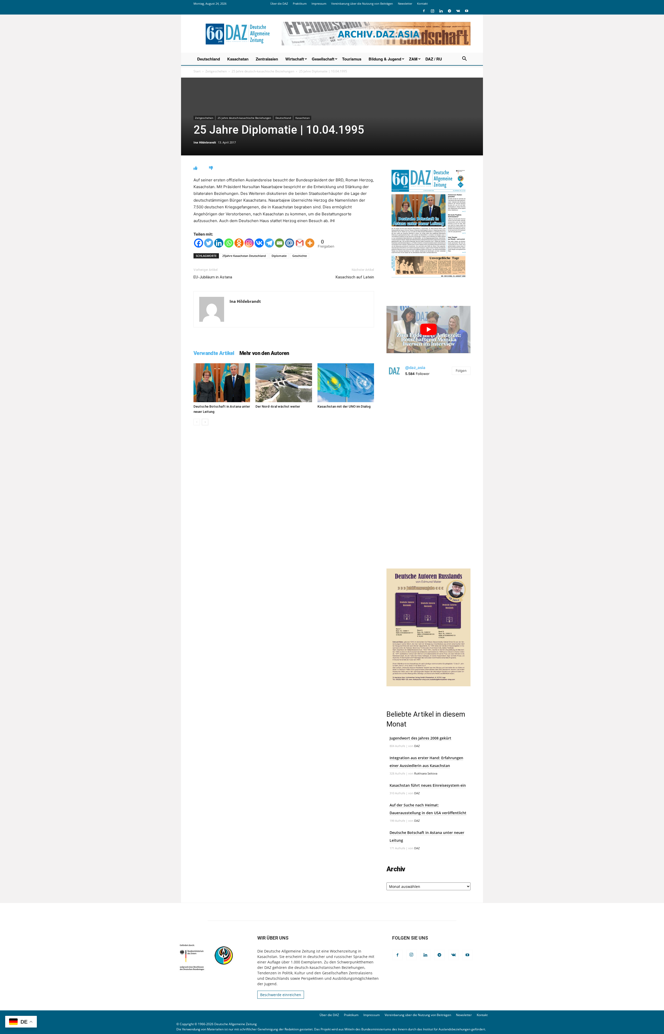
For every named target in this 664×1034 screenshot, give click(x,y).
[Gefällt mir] (195, 168)
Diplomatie (279, 256)
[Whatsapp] (228, 243)
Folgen (461, 370)
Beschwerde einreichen (280, 994)
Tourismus (351, 59)
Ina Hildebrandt (204, 142)
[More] (309, 243)
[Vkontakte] (259, 243)
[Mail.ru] (289, 243)
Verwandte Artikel (213, 353)
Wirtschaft (294, 59)
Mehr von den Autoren (264, 353)
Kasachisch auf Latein (355, 277)
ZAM (413, 59)
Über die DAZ (279, 3)
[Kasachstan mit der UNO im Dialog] (345, 382)
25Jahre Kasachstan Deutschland (244, 256)
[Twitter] (208, 243)
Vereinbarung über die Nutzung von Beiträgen (362, 3)
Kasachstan (237, 59)
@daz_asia (415, 367)
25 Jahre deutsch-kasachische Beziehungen (263, 71)
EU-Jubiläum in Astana (212, 277)
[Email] (279, 243)
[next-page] (205, 422)
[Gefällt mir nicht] (211, 168)
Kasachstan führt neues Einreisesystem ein (428, 785)
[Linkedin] (441, 11)
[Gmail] (299, 243)
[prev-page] (196, 422)
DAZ (417, 746)
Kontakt (422, 3)
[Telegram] (449, 11)
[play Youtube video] (428, 329)
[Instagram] (432, 11)
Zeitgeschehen (216, 71)
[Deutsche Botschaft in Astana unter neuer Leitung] (221, 382)
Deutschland (208, 59)
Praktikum (300, 3)
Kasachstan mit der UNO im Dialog (344, 406)
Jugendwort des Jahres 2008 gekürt (420, 738)
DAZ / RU (433, 59)
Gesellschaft (323, 59)
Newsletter (405, 3)
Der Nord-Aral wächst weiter (277, 406)
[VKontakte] (458, 11)
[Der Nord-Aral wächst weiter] (283, 382)
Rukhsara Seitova (425, 773)
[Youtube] (467, 11)
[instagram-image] (428, 425)
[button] (464, 59)
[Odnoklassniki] (239, 243)
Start (196, 71)
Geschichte (299, 256)
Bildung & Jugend (385, 59)
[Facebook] (424, 11)
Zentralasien (267, 59)
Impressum (319, 3)
